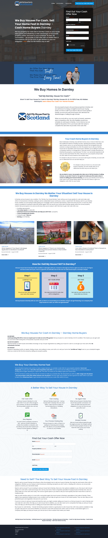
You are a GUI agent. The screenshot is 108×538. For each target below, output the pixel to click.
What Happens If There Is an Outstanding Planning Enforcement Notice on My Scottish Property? (52, 249)
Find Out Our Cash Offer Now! (84, 3)
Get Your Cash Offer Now (74, 50)
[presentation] (17, 232)
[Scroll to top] (105, 532)
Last (80, 22)
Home (53, 3)
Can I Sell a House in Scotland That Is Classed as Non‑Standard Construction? (90, 249)
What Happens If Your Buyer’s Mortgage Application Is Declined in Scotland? (14, 249)
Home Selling (5, 246)
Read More (5, 254)
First (67, 22)
